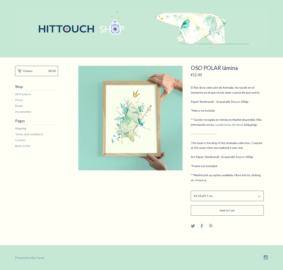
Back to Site (23, 146)
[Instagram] (266, 257)
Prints (19, 100)
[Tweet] (193, 226)
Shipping (20, 128)
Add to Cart (227, 210)
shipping (200, 180)
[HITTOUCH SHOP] (141, 28)
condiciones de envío (229, 124)
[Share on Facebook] (202, 226)
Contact (20, 140)
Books (19, 106)
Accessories (23, 111)
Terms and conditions (29, 134)
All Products (23, 94)
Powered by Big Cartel (29, 257)
